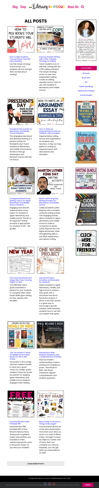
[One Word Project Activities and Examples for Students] (50, 260)
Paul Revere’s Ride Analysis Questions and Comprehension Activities (50, 354)
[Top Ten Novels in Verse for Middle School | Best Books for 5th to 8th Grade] (21, 335)
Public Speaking (86, 86)
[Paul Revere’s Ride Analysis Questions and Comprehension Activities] (50, 335)
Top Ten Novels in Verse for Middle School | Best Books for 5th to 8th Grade (20, 355)
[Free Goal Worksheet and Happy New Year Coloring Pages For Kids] (21, 260)
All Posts (86, 73)
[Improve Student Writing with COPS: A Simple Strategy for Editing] (50, 39)
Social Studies (86, 95)
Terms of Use (66, 478)
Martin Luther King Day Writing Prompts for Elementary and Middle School (49, 201)
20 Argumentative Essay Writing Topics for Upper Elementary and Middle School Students (20, 201)
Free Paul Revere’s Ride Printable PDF (19, 422)
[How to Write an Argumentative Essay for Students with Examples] (50, 111)
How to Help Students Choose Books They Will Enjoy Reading (20, 59)
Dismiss (88, 485)
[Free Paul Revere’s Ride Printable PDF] (21, 404)
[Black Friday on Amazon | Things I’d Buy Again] (50, 404)
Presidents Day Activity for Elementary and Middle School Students (21, 131)
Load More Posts (35, 463)
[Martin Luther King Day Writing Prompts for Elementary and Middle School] (50, 180)
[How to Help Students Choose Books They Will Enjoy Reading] (21, 39)
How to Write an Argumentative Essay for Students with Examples (49, 131)
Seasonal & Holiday (86, 91)
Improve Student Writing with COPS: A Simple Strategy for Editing (49, 59)
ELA (86, 82)
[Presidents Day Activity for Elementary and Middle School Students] (21, 111)
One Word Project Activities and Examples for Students (49, 280)
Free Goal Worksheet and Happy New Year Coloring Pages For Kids (21, 280)
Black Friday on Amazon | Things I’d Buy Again (50, 422)
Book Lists (86, 77)
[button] (82, 7)
